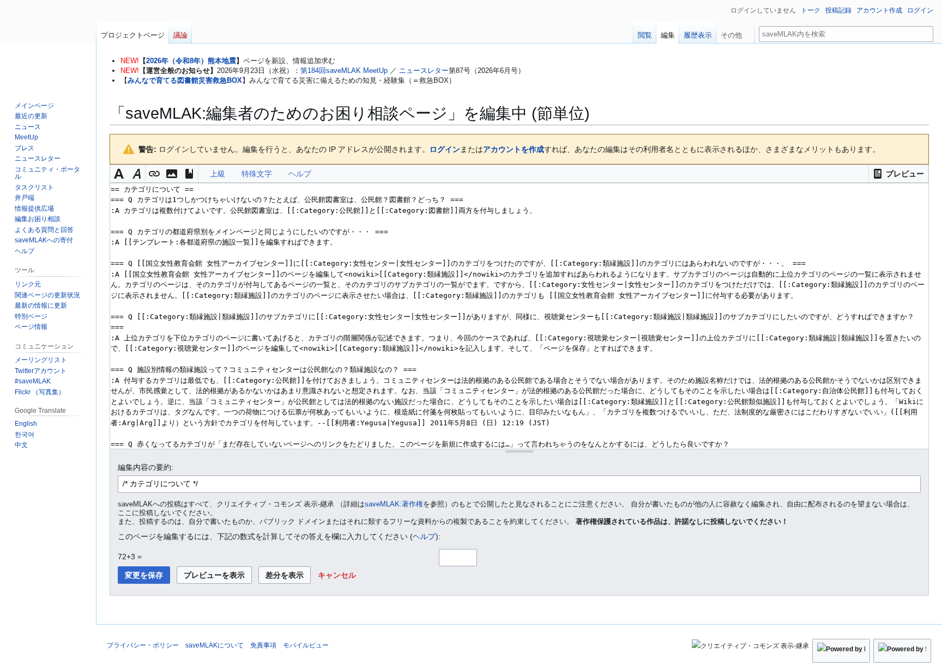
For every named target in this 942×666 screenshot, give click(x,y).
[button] (898, 173)
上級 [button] (217, 173)
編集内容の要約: (145, 467)
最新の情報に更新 (41, 305)
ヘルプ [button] (299, 173)
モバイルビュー (306, 645)
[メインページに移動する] (48, 43)
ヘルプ (424, 536)
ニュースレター (424, 70)
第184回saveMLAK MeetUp (344, 70)
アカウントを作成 (513, 149)
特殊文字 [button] (256, 173)
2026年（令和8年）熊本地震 (191, 61)
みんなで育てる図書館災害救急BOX (185, 80)
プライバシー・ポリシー (143, 645)
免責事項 (263, 645)
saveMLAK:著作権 (394, 504)
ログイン (445, 149)
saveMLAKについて (214, 645)
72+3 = (130, 556)
